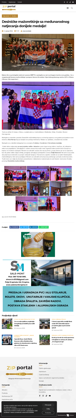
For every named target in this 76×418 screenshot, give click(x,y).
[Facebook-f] (64, 2)
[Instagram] (67, 2)
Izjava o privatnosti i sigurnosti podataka (22, 412)
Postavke (48, 412)
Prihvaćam (48, 405)
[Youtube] (73, 2)
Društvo (14, 16)
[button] (67, 8)
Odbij (48, 409)
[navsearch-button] (72, 8)
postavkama (30, 410)
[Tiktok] (70, 2)
